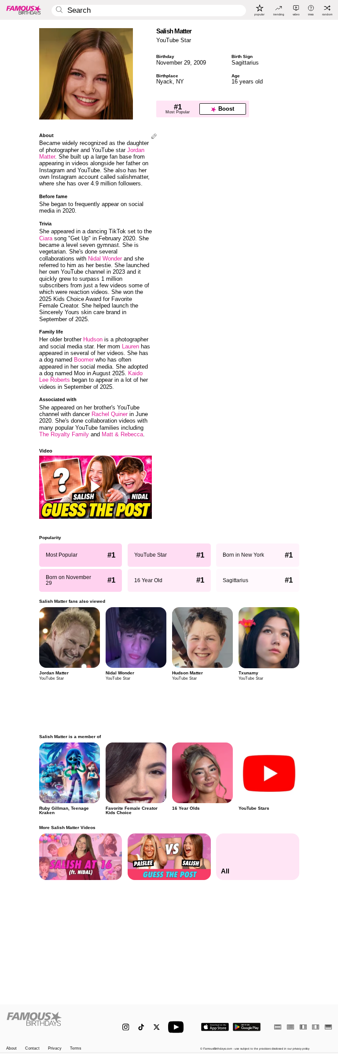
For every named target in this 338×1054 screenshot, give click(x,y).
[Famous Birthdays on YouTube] (177, 1027)
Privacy (55, 1048)
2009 (200, 62)
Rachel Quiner (110, 414)
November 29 (173, 62)
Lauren (130, 346)
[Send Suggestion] (154, 137)
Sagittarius (245, 62)
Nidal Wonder (105, 258)
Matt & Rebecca (122, 434)
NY (180, 81)
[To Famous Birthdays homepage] (24, 9)
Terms (75, 1048)
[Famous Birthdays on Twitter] (156, 1027)
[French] (303, 1027)
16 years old (247, 81)
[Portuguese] (290, 1027)
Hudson (93, 339)
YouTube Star (173, 40)
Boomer (84, 359)
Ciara (45, 238)
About (11, 1048)
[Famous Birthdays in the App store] (215, 1027)
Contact (32, 1048)
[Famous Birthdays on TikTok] (141, 1027)
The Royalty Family (64, 434)
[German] (328, 1027)
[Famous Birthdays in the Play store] (247, 1027)
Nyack (164, 81)
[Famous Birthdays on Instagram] (125, 1027)
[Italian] (315, 1027)
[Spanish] (277, 1027)
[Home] (54, 1023)
